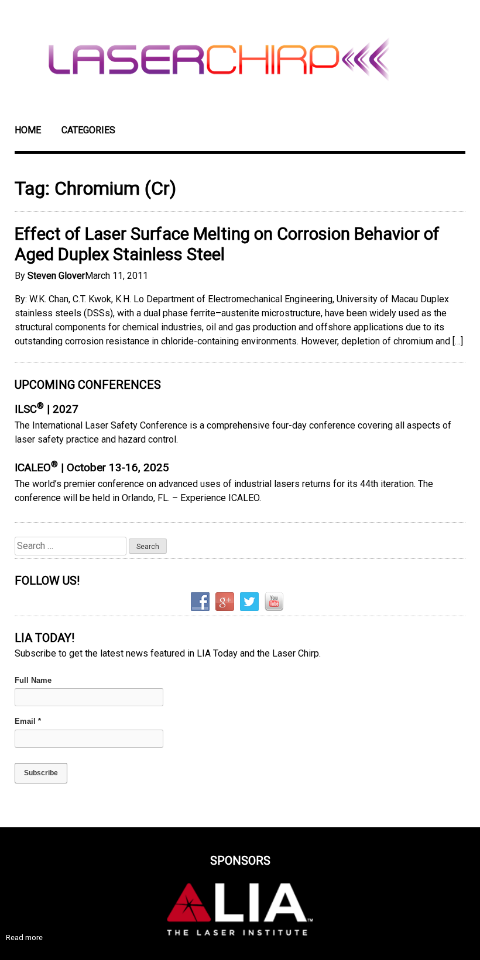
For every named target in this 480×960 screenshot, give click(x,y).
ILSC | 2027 (46, 409)
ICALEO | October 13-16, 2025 (92, 467)
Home (28, 130)
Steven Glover (56, 275)
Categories (88, 130)
